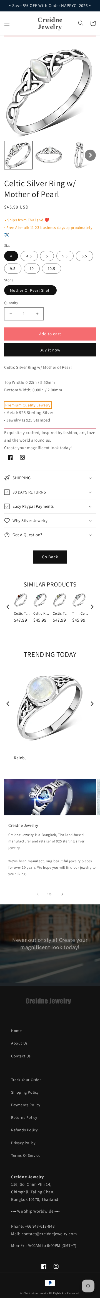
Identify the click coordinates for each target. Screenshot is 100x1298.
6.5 (84, 255)
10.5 (51, 268)
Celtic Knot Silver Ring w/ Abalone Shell (41, 613)
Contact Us (21, 1055)
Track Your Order (26, 1079)
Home (16, 1030)
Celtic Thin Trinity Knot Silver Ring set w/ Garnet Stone (22, 613)
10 (32, 268)
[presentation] (8, 607)
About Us (19, 1043)
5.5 (65, 255)
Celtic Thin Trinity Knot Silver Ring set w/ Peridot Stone (61, 613)
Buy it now (50, 350)
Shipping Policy (25, 1092)
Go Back (50, 556)
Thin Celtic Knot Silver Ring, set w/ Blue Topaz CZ (80, 613)
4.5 (29, 255)
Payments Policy (25, 1104)
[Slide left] (38, 894)
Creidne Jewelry (21, 834)
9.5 (13, 268)
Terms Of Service (26, 1155)
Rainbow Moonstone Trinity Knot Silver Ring (22, 757)
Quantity (11, 302)
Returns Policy (24, 1117)
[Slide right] (62, 894)
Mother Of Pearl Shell (30, 290)
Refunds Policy (24, 1129)
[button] (7, 23)
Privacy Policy (23, 1142)
